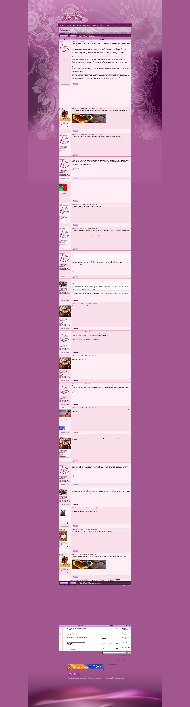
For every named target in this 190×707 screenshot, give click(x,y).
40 (67, 547)
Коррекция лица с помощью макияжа (76, 642)
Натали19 (104, 638)
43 (67, 324)
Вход (108, 25)
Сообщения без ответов (64, 33)
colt (103, 628)
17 (67, 244)
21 (67, 245)
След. (69, 30)
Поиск (79, 25)
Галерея (63, 25)
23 (67, 423)
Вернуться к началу (65, 84)
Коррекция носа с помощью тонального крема (78, 628)
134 (67, 126)
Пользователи (87, 25)
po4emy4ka (125, 629)
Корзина (99, 36)
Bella (125, 634)
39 (67, 325)
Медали (94, 25)
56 (67, 293)
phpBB (111, 677)
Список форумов (83, 36)
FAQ (75, 25)
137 (68, 198)
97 (67, 175)
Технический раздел (92, 36)
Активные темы (73, 33)
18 (67, 422)
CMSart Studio (121, 678)
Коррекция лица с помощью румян (75, 647)
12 (67, 523)
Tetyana (103, 643)
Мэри (125, 643)
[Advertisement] (95, 96)
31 (67, 174)
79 (67, 127)
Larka (125, 638)
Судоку (69, 25)
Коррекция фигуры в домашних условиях (77, 637)
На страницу (63, 30)
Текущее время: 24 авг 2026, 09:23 (85, 35)
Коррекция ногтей (65, 29)
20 (67, 522)
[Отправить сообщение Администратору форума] (63, 1)
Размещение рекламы (112, 664)
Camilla (125, 649)
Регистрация (101, 25)
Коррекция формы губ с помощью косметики (77, 633)
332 (67, 196)
